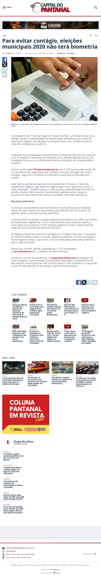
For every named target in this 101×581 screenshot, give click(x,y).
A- (91, 35)
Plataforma (45, 569)
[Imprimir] (4, 74)
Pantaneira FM (88, 554)
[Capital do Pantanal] (50, 7)
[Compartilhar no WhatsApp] (4, 69)
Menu (9, 7)
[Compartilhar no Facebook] (4, 59)
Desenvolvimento (47, 573)
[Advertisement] (75, 410)
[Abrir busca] (96, 7)
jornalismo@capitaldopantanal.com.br (20, 548)
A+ (96, 35)
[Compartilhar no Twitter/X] (4, 64)
